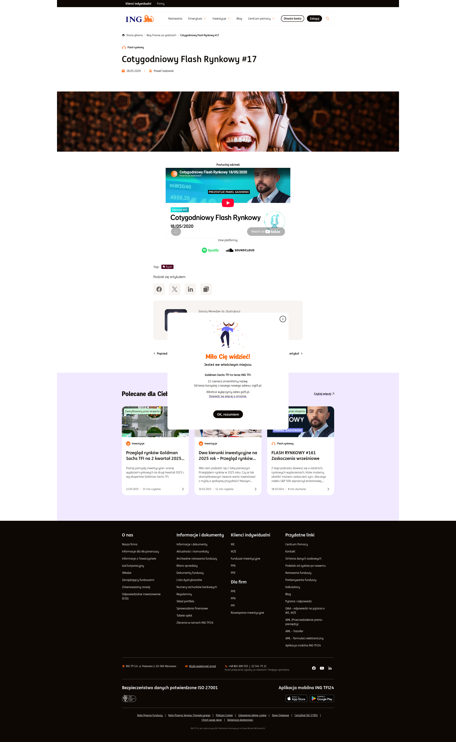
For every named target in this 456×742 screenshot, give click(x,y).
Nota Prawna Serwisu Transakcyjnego (189, 715)
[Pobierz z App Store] (296, 698)
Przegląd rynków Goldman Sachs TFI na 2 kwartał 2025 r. (153, 455)
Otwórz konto (292, 18)
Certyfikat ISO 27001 (306, 715)
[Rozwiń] (204, 18)
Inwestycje (219, 18)
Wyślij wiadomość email (202, 666)
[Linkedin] (330, 668)
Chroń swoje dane (212, 720)
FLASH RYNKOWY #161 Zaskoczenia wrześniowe (295, 455)
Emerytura (195, 18)
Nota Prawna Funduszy (150, 715)
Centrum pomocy (259, 18)
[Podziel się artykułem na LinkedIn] (190, 289)
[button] (206, 289)
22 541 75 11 (259, 666)
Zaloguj (314, 18)
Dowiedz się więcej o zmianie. (228, 396)
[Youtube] (322, 668)
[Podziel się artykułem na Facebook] (159, 289)
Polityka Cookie (224, 715)
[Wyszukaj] (327, 18)
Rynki (169, 266)
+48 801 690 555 (238, 666)
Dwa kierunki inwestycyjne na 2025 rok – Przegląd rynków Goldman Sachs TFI (228, 455)
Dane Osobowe (280, 715)
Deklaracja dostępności (240, 720)
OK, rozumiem (228, 414)
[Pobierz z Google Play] (322, 698)
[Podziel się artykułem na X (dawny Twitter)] (174, 289)
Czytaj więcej (322, 393)
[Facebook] (314, 668)
